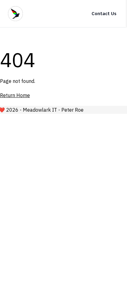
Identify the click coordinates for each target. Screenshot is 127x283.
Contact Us (104, 13)
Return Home (15, 95)
